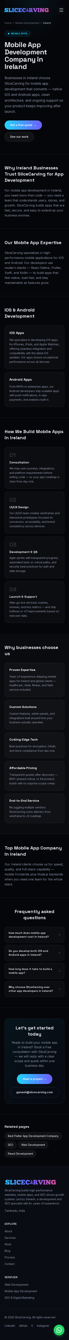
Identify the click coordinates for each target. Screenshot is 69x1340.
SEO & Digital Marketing (19, 1297)
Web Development (33, 1144)
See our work (19, 136)
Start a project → (34, 1079)
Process (10, 1257)
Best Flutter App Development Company (33, 1136)
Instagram (43, 1325)
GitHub (23, 1325)
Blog (7, 1250)
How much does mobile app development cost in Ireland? (34, 934)
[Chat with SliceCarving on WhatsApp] (59, 1330)
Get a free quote (23, 125)
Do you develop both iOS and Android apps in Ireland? (34, 952)
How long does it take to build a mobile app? (34, 971)
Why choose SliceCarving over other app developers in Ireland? (34, 989)
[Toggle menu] (61, 10)
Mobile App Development (21, 1291)
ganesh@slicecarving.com (34, 1092)
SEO (10, 1144)
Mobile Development (27, 23)
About (8, 1231)
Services (10, 1237)
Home (8, 23)
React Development (20, 1153)
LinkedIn (10, 1325)
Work (8, 1244)
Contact (9, 1263)
